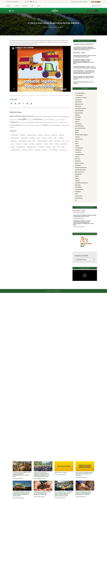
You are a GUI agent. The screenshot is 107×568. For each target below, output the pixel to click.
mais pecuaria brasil (31, 122)
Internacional (62, 149)
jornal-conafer (23, 122)
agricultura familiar (38, 116)
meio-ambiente (44, 122)
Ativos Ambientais (23, 141)
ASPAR (55, 138)
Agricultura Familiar (14, 138)
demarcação (29, 119)
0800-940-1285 (83, 1)
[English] (94, 1)
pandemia (66, 122)
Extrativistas (48, 147)
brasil (14, 119)
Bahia (11, 119)
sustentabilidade (65, 125)
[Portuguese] (92, 1)
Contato (39, 5)
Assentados (61, 138)
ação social (66, 116)
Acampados (40, 135)
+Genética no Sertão (31, 135)
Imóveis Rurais (38, 149)
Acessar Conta (97, 5)
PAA (62, 122)
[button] (11, 103)
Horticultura (30, 149)
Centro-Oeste (57, 141)
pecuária (12, 125)
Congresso (25, 144)
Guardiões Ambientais (15, 149)
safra (48, 125)
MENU (12, 11)
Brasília (29, 141)
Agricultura (61, 135)
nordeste (59, 122)
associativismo (13, 141)
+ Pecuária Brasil (14, 135)
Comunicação (18, 144)
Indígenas (45, 149)
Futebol (63, 147)
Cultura (45, 144)
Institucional (55, 149)
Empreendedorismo (20, 147)
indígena (62, 119)
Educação (12, 147)
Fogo (58, 147)
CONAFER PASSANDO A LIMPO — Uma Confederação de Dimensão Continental (84, 67)
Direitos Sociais (64, 144)
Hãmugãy (24, 149)
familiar (38, 119)
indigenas (58, 119)
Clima (67, 141)
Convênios (16, 5)
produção (23, 125)
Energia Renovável (31, 147)
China (63, 141)
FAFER (54, 147)
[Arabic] (100, 1)
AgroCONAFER (24, 138)
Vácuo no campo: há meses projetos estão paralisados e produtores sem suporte (83, 78)
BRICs (34, 141)
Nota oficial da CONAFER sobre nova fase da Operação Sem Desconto (84, 56)
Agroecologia (32, 138)
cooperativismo (39, 144)
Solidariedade (56, 125)
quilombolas (36, 125)
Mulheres (56, 122)
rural (45, 125)
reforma (40, 125)
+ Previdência (22, 135)
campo (17, 119)
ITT (67, 149)
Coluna (12, 144)
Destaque (57, 144)
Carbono (50, 141)
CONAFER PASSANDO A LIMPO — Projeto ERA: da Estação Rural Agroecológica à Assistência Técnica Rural (83, 61)
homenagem (49, 119)
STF (61, 125)
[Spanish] (96, 1)
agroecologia (46, 116)
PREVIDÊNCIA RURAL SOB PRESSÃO (83, 44)
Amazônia (61, 116)
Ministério (50, 122)
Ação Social (46, 135)
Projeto (27, 125)
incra (55, 119)
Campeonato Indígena (42, 141)
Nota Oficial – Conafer (79, 52)
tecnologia (12, 127)
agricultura (28, 116)
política (18, 125)
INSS (32, 5)
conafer (22, 119)
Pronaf (31, 125)
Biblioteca (8, 5)
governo (44, 119)
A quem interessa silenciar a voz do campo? (83, 82)
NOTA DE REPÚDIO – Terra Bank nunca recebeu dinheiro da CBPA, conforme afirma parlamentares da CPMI (84, 72)
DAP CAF (51, 144)
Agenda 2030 (54, 135)
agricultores (15, 116)
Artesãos (50, 138)
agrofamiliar (52, 116)
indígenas (14, 122)
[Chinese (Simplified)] (98, 1)
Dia (33, 119)
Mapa (38, 122)
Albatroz (39, 138)
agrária (56, 116)
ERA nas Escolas (40, 147)
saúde (51, 125)
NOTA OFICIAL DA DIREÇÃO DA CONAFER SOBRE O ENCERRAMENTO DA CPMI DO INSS (21, 474)
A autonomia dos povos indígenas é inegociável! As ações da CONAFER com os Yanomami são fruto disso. (84, 48)
